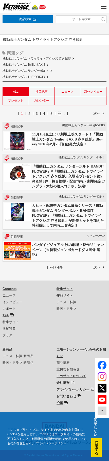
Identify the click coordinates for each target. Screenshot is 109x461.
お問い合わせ (66, 396)
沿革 (60, 403)
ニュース (67, 91)
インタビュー (12, 302)
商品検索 (25, 19)
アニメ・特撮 (66, 302)
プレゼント (15, 100)
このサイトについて (71, 376)
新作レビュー (93, 91)
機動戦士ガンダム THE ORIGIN (24, 77)
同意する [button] (96, 447)
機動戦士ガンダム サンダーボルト (26, 71)
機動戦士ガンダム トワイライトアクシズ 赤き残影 (37, 58)
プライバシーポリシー (73, 389)
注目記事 (41, 91)
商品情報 (63, 363)
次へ (96, 113)
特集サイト (11, 322)
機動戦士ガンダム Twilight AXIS (24, 64)
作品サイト (65, 295)
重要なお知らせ (68, 369)
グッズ (7, 335)
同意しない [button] (95, 427)
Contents (9, 289)
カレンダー (41, 100)
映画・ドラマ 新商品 (18, 363)
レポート (9, 309)
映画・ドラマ (66, 309)
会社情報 (63, 382)
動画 (6, 315)
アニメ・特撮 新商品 (18, 356)
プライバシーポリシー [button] (51, 443)
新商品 (7, 349)
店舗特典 (9, 328)
